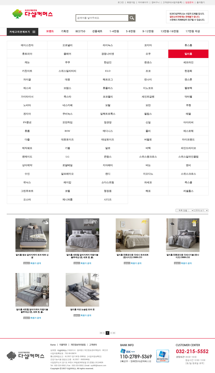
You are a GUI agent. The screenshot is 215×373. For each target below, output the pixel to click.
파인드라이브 (188, 148)
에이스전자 (27, 45)
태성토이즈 (107, 139)
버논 (148, 165)
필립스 (148, 113)
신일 (148, 122)
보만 (148, 105)
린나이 (148, 79)
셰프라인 (188, 62)
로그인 (121, 2)
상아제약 (27, 165)
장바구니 (156, 2)
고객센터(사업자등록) (172, 2)
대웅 (67, 79)
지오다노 (148, 173)
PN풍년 (27, 122)
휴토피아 (27, 53)
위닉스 (27, 182)
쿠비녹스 (67, 113)
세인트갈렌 (148, 96)
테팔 (188, 113)
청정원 (108, 191)
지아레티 (108, 165)
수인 (27, 173)
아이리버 (188, 122)
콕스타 (67, 96)
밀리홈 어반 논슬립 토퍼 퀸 (82, 309)
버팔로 (148, 139)
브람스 (67, 88)
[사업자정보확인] (94, 356)
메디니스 (108, 131)
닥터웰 (188, 96)
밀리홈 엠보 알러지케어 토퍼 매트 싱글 (32, 256)
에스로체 (188, 131)
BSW (67, 131)
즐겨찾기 (201, 2)
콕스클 (188, 182)
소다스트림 (107, 182)
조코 (148, 71)
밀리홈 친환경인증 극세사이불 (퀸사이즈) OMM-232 (183, 256)
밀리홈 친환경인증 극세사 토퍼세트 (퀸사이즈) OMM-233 (132, 256)
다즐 (27, 139)
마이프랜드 (188, 139)
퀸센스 (148, 62)
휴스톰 (188, 45)
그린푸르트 (27, 191)
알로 (107, 148)
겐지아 (27, 113)
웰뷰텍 (188, 88)
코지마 (148, 45)
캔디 (107, 173)
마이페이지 (143, 2)
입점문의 (189, 2)
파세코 (148, 182)
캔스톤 (188, 79)
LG (67, 156)
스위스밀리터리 (67, 71)
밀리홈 (188, 53)
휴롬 (27, 131)
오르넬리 (67, 45)
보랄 (107, 105)
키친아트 (27, 71)
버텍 (148, 148)
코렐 (67, 191)
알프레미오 (67, 173)
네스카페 (67, 105)
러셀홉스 (188, 191)
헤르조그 (108, 79)
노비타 (27, 105)
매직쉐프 (27, 148)
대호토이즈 (67, 139)
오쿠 (148, 53)
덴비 (188, 165)
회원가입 (131, 2)
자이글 (27, 79)
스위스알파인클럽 (188, 156)
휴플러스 (108, 88)
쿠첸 (188, 105)
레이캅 (67, 182)
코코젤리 (108, 96)
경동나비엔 (107, 53)
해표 (148, 191)
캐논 (27, 62)
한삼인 (108, 62)
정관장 (108, 122)
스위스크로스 (188, 173)
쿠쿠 (67, 62)
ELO (108, 71)
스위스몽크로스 (148, 156)
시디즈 (108, 199)
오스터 (27, 199)
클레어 (67, 53)
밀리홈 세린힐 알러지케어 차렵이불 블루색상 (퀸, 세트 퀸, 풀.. (82, 256)
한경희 (188, 71)
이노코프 (148, 88)
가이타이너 (27, 96)
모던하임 (67, 122)
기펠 (67, 148)
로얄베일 (67, 165)
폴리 (148, 131)
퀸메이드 (27, 156)
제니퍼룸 (67, 199)
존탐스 (108, 156)
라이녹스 (108, 45)
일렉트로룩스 (107, 113)
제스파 (27, 88)
